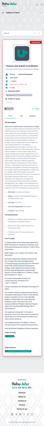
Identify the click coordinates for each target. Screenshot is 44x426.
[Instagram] (32, 414)
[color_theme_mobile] (37, 4)
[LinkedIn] (12, 414)
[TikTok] (28, 414)
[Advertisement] (22, 21)
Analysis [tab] (32, 116)
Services (22, 393)
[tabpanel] (22, 236)
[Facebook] (20, 414)
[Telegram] (16, 414)
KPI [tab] (21, 116)
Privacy (22, 405)
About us (22, 397)
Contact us (22, 401)
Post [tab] (10, 116)
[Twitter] (24, 414)
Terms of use (22, 409)
